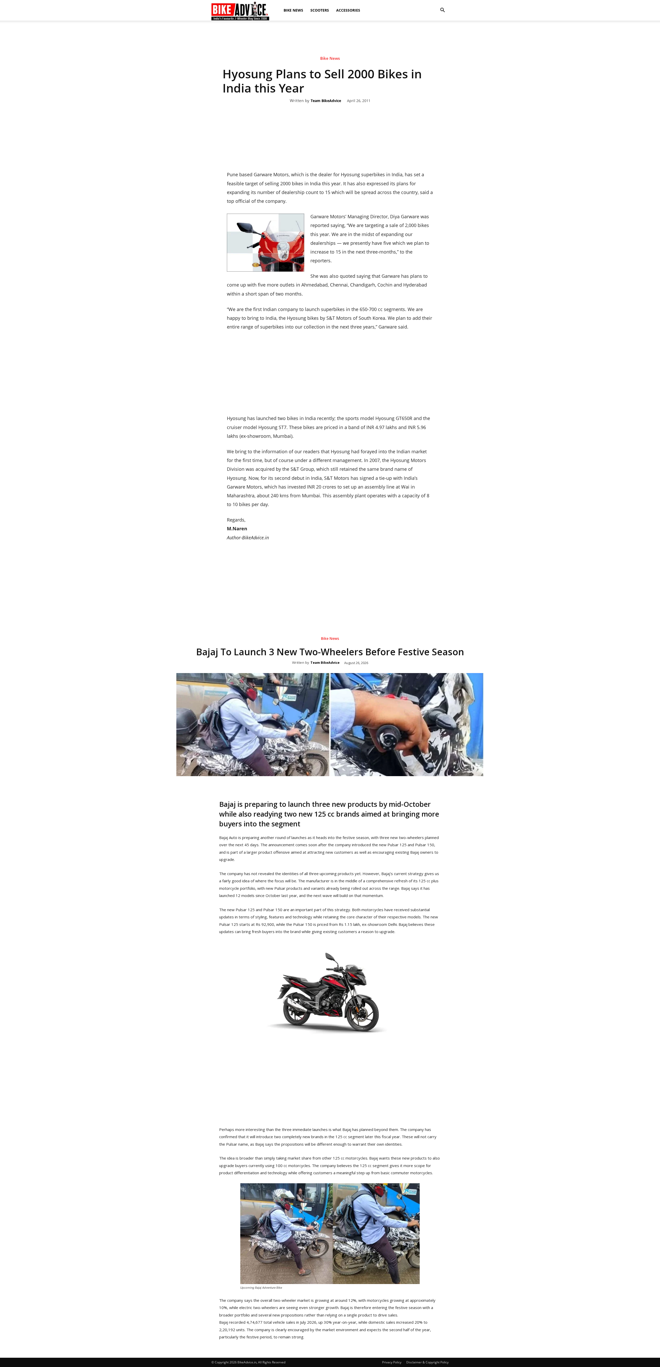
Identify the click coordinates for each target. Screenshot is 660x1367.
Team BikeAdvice (326, 101)
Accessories (348, 10)
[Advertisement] (330, 38)
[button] (442, 10)
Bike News (293, 10)
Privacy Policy (391, 1362)
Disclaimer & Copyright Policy (427, 1362)
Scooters (319, 10)
